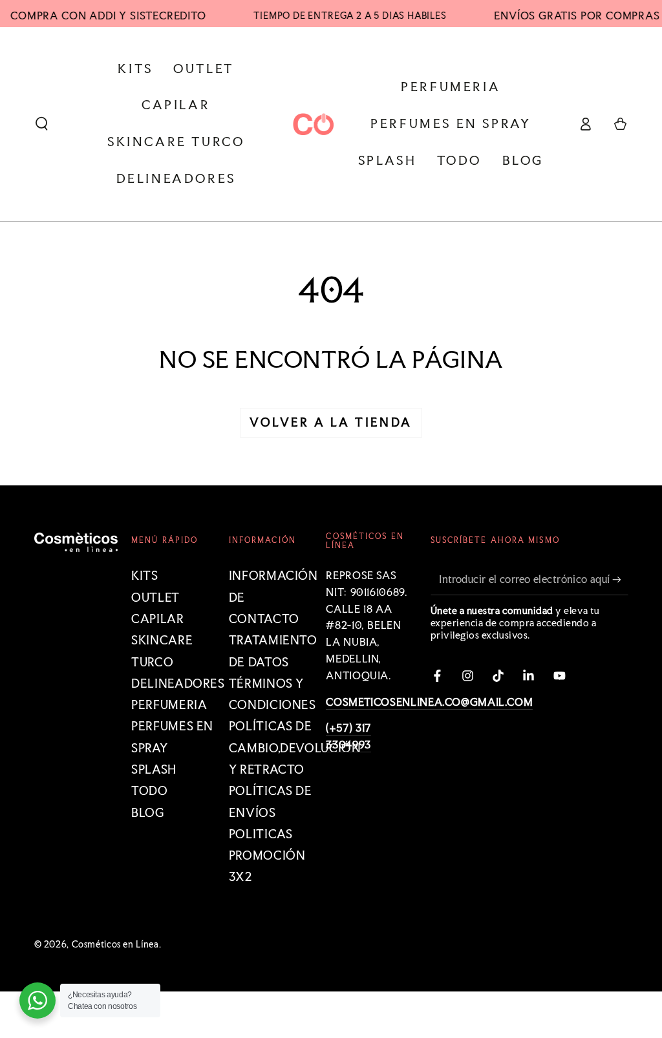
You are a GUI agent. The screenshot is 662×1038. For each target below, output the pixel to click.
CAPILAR (157, 619)
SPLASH (153, 769)
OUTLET (155, 597)
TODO (149, 791)
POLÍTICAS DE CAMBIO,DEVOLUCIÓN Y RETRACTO (295, 747)
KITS (144, 575)
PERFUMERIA (169, 705)
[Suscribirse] (620, 579)
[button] (41, 124)
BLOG (148, 813)
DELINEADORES (178, 683)
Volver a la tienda (331, 422)
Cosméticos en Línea (115, 944)
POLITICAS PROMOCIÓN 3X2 (267, 855)
